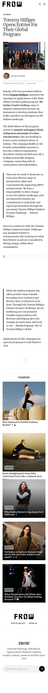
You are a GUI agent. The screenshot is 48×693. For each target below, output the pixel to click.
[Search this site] (40, 4)
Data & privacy (18, 623)
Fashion (7, 14)
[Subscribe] (42, 669)
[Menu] (44, 4)
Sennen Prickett (18, 76)
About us (33, 623)
